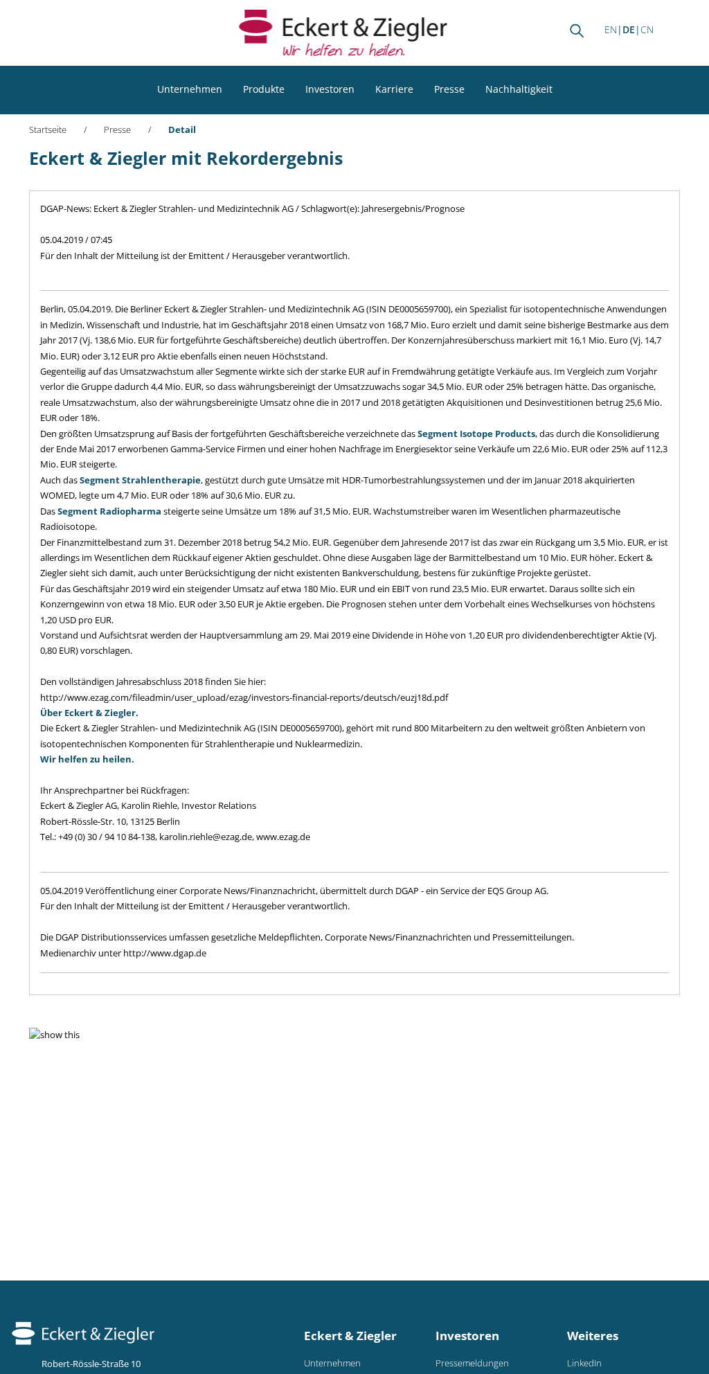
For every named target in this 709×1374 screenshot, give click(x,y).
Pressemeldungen (472, 1363)
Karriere (394, 89)
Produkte (264, 89)
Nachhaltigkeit (519, 89)
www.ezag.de (283, 837)
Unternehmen (189, 89)
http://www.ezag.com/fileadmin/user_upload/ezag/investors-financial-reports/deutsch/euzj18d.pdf (244, 698)
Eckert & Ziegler (350, 1336)
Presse (449, 89)
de (628, 29)
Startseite (47, 130)
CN (647, 29)
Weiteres (592, 1336)
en (610, 29)
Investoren (329, 89)
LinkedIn (584, 1363)
